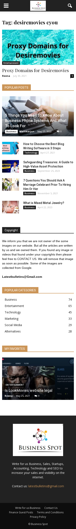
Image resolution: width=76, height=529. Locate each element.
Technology (30, 152)
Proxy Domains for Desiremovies (35, 70)
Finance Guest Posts (21, 512)
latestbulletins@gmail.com (46, 486)
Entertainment (11, 62)
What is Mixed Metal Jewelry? (43, 203)
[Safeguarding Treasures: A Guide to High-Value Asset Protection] (10, 166)
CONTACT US (26, 259)
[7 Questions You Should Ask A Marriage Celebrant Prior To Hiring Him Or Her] (10, 184)
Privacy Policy (38, 517)
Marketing (11, 319)
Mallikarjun (26, 131)
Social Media (13, 325)
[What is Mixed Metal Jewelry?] (10, 207)
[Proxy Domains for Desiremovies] (38, 47)
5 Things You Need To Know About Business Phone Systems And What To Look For (35, 120)
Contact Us (50, 508)
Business (11, 131)
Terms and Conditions (50, 512)
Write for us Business (27, 508)
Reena (6, 75)
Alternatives (13, 331)
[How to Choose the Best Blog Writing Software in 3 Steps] (10, 148)
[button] (70, 5)
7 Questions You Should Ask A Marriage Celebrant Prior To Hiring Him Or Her (47, 185)
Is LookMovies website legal (28, 390)
